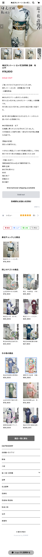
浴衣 (3, 514)
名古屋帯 (5, 487)
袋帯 (3, 480)
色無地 (4, 493)
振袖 (3, 459)
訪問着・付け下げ (8, 452)
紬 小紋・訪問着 (7, 473)
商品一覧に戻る (21, 438)
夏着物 (4, 521)
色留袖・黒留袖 (7, 500)
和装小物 (5, 507)
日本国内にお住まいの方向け (21, 201)
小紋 (3, 466)
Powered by (18, 535)
